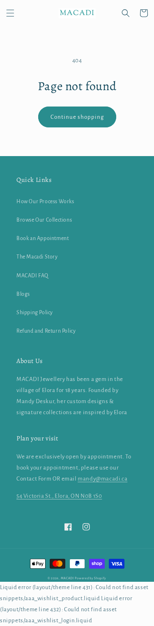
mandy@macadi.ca (102, 479)
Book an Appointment (42, 238)
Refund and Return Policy (46, 331)
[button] (10, 13)
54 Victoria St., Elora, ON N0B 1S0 (59, 496)
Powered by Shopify (90, 578)
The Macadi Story (37, 257)
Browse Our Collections (44, 220)
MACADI (67, 578)
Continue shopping (77, 117)
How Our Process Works (45, 201)
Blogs (23, 294)
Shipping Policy (34, 312)
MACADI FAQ (32, 276)
